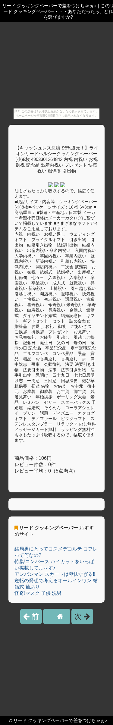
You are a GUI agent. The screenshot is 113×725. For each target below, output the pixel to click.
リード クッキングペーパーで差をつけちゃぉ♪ (60, 720)
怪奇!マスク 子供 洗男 (37, 593)
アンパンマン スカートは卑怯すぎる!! (54, 574)
